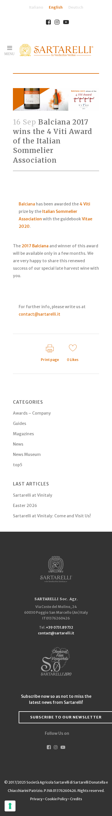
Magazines (23, 433)
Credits (76, 799)
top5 (17, 464)
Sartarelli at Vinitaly (32, 495)
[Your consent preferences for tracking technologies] (10, 806)
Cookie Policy (56, 799)
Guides (19, 423)
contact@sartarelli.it (39, 314)
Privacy (36, 799)
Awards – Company (32, 413)
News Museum (27, 454)
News (18, 444)
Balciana (27, 204)
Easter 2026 (25, 505)
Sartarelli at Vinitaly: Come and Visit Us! (52, 515)
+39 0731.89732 (59, 627)
